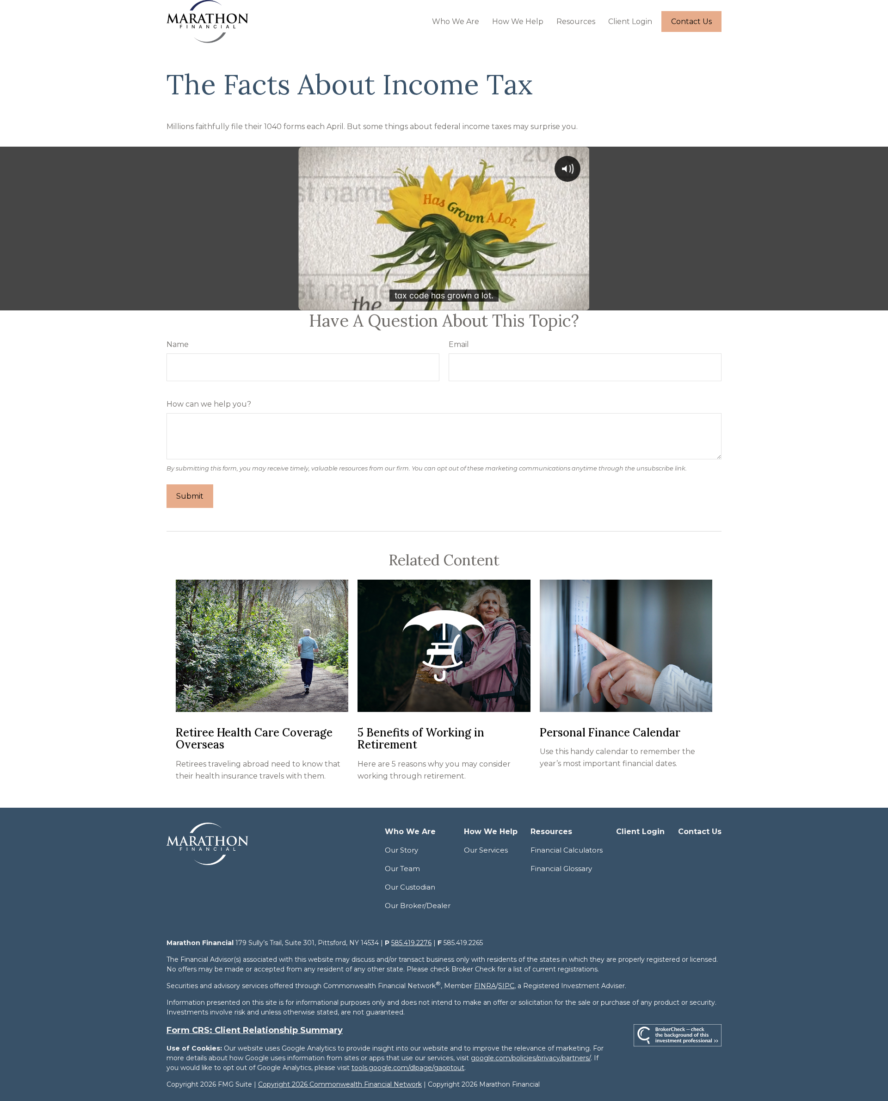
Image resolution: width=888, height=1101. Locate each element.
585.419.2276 (411, 943)
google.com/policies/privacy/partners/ (531, 1058)
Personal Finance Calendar (610, 732)
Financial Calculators (566, 850)
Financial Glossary (561, 868)
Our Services (486, 850)
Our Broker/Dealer (417, 905)
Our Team (402, 868)
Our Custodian (410, 887)
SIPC (506, 986)
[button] (455, 21)
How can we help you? (208, 404)
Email (459, 344)
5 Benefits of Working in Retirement (421, 738)
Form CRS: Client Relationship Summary (254, 1030)
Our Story (401, 850)
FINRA (485, 986)
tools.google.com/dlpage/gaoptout (408, 1068)
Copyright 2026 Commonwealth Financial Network (340, 1084)
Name (177, 344)
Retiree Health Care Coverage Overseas (254, 738)
